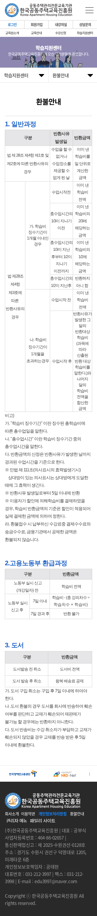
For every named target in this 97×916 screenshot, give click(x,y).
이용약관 (28, 814)
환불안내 (77, 814)
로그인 (12, 24)
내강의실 (61, 24)
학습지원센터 (85, 32)
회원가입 (37, 24)
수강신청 (60, 32)
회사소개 (12, 814)
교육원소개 (12, 32)
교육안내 (36, 32)
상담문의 (85, 24)
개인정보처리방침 (53, 814)
